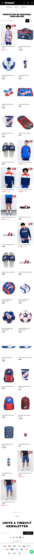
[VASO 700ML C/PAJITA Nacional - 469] (25, 63)
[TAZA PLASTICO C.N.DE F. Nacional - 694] (9, 121)
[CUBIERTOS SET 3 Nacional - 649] (25, 121)
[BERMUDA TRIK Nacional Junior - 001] (9, 205)
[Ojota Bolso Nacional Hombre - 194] (9, 260)
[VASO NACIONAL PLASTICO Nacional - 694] (25, 374)
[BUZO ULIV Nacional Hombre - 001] (25, 232)
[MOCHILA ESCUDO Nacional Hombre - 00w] (25, 403)
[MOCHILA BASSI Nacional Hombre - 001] (9, 432)
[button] (24, 3)
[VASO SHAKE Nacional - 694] (9, 461)
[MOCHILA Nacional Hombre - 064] (9, 403)
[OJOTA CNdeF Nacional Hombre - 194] (9, 345)
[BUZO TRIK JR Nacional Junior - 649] (25, 150)
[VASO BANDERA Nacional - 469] (25, 432)
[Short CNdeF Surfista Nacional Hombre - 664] (9, 490)
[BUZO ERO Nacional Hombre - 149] (9, 177)
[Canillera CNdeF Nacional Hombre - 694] (9, 92)
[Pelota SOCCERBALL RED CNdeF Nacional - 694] (9, 316)
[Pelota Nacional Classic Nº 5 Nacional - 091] (9, 63)
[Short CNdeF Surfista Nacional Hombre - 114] (25, 461)
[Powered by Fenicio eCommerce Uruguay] (23, 558)
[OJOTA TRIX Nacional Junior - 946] (9, 232)
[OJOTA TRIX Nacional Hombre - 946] (25, 260)
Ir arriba (17, 516)
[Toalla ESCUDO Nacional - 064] (25, 92)
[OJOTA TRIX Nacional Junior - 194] (25, 205)
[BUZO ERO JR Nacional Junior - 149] (25, 177)
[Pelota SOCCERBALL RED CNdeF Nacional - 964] (25, 316)
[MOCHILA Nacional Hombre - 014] (9, 374)
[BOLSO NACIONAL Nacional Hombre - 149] (25, 34)
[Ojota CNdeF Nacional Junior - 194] (9, 150)
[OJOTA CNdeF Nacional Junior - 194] (25, 345)
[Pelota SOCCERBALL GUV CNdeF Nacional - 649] (9, 287)
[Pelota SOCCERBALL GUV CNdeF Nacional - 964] (25, 287)
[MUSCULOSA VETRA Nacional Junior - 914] (9, 34)
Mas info (17, 542)
